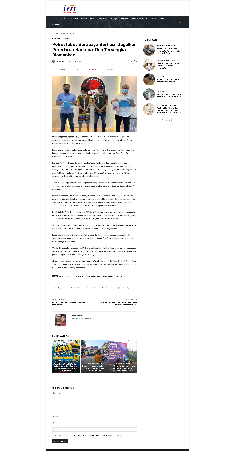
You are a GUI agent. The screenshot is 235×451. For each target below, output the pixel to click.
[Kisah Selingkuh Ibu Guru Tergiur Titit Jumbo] (149, 79)
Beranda (55, 33)
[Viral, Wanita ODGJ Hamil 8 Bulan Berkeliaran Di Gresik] (149, 94)
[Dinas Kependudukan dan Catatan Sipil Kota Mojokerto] (149, 65)
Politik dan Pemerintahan (166, 46)
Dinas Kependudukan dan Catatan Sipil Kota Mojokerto (168, 65)
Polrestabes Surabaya (93, 276)
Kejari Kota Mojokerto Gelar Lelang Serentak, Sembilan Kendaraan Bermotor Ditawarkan (66, 367)
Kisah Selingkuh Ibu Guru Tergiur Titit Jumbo (168, 80)
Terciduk (119, 276)
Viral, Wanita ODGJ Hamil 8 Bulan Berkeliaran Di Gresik (169, 95)
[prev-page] (53, 377)
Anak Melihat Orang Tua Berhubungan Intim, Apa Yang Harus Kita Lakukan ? (169, 110)
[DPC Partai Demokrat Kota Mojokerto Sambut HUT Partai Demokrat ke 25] (123, 356)
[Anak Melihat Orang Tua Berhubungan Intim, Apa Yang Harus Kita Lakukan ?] (149, 109)
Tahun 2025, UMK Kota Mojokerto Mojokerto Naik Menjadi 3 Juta (168, 51)
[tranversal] (54, 61)
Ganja (61, 276)
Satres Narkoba (108, 276)
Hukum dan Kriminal (67, 33)
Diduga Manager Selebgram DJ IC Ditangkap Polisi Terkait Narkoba (94, 368)
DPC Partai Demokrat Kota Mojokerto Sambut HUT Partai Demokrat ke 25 (123, 368)
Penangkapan (78, 276)
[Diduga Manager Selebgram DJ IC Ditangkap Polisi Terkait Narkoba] (95, 356)
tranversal (62, 61)
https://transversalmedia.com (81, 318)
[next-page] (57, 377)
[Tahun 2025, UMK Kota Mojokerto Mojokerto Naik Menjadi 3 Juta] (149, 50)
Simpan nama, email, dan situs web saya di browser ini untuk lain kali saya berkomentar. (88, 435)
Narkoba (68, 276)
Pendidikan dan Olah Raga (166, 105)
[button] (180, 22)
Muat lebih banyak (162, 120)
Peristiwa (160, 76)
